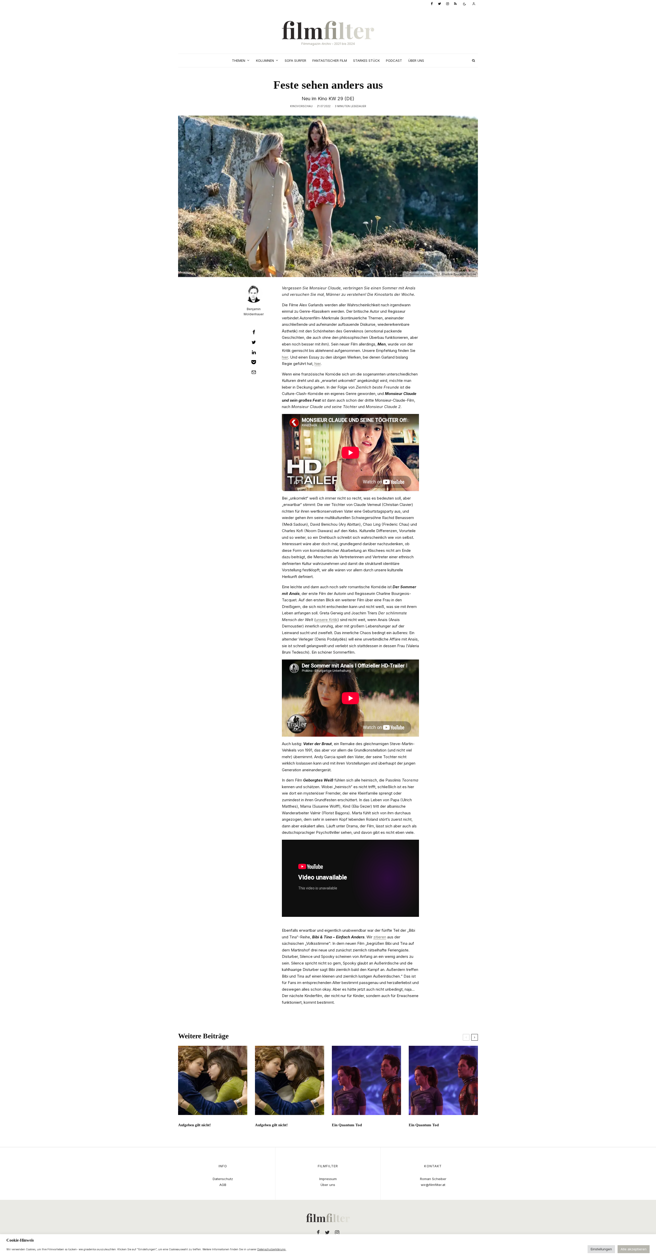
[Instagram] (448, 4)
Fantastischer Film (329, 60)
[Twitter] (439, 4)
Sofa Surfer (295, 60)
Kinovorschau (301, 106)
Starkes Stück (366, 60)
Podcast (394, 60)
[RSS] (455, 4)
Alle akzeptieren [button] (634, 1249)
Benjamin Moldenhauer (254, 311)
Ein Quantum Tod (347, 1125)
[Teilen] (253, 332)
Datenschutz (223, 1179)
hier (285, 357)
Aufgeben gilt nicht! (194, 1125)
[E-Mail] (253, 372)
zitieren (379, 937)
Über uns (416, 60)
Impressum (328, 1179)
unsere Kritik (326, 619)
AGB (222, 1185)
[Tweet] (253, 342)
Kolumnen (265, 60)
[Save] (253, 362)
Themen (238, 60)
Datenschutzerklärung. (271, 1249)
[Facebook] (431, 4)
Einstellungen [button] (601, 1249)
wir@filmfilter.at (433, 1185)
